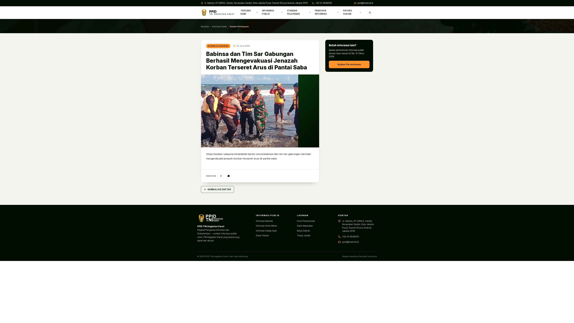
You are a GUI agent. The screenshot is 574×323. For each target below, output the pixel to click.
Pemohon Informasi (321, 12)
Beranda (205, 26)
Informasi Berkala (264, 221)
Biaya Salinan (303, 230)
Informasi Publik (268, 12)
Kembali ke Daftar (219, 189)
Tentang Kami (246, 12)
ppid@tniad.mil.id (365, 3)
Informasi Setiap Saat (266, 230)
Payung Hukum (347, 12)
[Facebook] (221, 176)
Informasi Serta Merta (266, 225)
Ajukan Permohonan (349, 64)
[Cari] (370, 12)
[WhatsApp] (229, 176)
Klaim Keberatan (305, 225)
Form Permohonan (306, 221)
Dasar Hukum (262, 235)
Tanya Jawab (303, 235)
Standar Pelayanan (293, 12)
